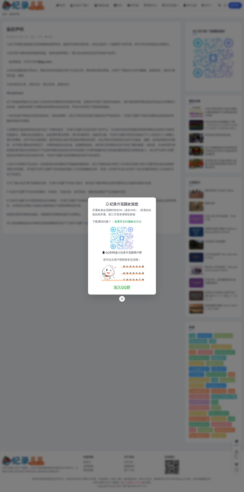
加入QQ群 (122, 287)
